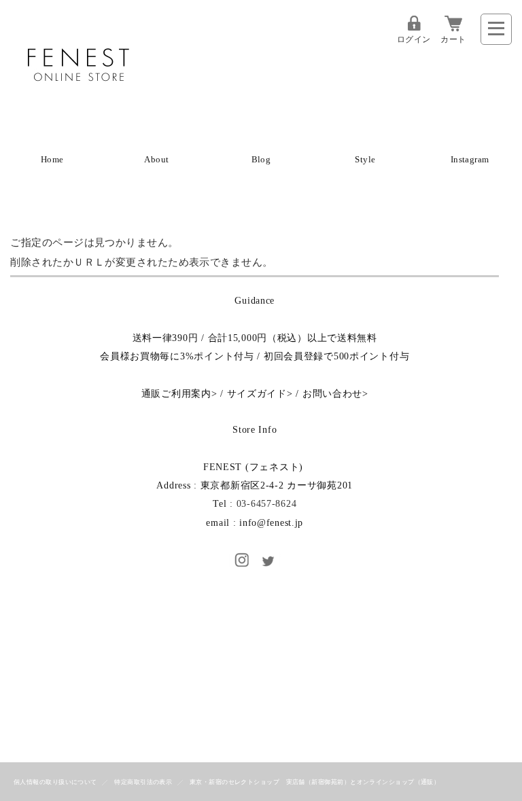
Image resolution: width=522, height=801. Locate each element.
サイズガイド (257, 393)
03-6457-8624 (267, 503)
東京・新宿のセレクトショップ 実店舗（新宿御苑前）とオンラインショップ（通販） (315, 782)
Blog (261, 159)
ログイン (414, 39)
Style (365, 159)
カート (453, 39)
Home (52, 159)
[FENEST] (78, 112)
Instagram (470, 159)
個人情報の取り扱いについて (55, 782)
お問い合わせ (332, 393)
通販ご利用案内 (176, 393)
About (156, 159)
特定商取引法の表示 (143, 782)
